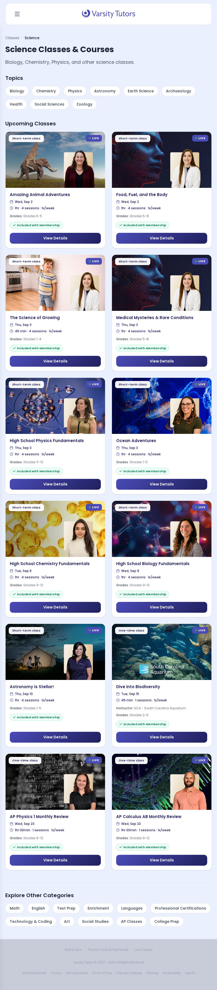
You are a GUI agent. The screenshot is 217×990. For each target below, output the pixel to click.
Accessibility (172, 973)
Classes (12, 37)
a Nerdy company (129, 973)
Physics (75, 91)
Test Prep (66, 908)
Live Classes (144, 950)
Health (16, 104)
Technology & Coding (31, 921)
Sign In (190, 973)
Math (15, 908)
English (38, 908)
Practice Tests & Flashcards (108, 950)
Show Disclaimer (34, 973)
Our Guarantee (77, 973)
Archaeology (178, 91)
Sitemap (152, 973)
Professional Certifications (180, 908)
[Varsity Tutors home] (108, 14)
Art (67, 921)
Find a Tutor (73, 950)
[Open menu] (17, 14)
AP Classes (131, 921)
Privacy (56, 973)
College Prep (166, 921)
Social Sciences (49, 104)
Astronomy (105, 91)
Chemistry (46, 91)
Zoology (84, 104)
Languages (132, 908)
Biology (17, 91)
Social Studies (95, 921)
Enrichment (98, 908)
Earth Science (141, 91)
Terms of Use (102, 973)
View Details (55, 238)
